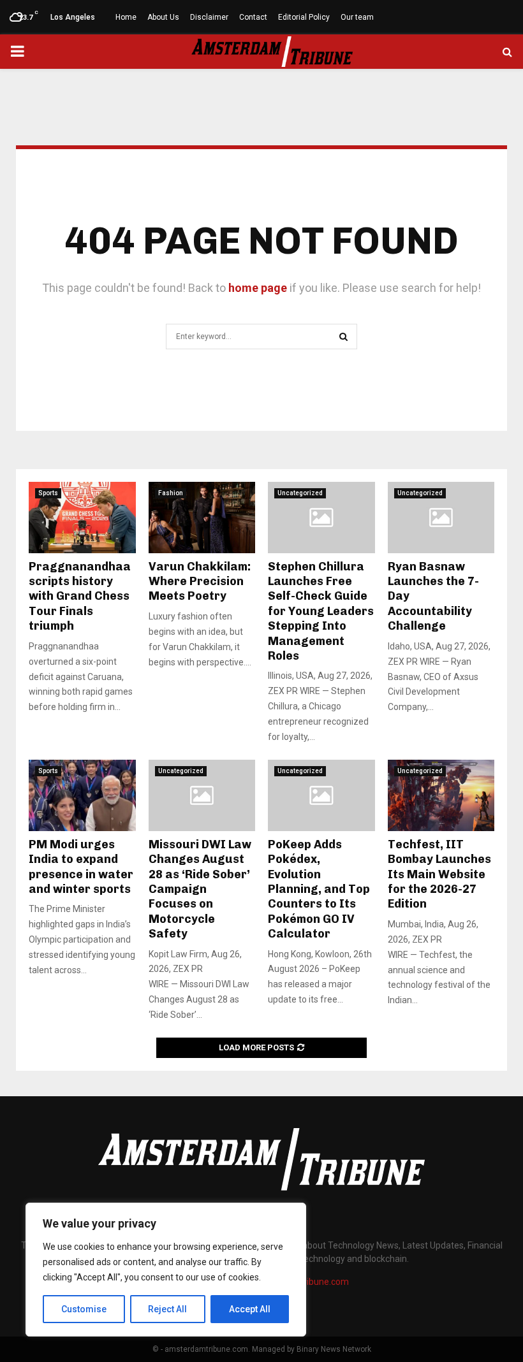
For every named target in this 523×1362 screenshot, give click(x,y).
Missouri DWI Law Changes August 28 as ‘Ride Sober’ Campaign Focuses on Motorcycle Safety (200, 889)
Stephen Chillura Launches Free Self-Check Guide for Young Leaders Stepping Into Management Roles (321, 611)
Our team (357, 17)
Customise (84, 1309)
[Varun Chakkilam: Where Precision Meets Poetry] (202, 517)
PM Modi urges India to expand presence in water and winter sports (81, 866)
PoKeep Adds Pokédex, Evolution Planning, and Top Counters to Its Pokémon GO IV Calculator (319, 889)
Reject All (167, 1309)
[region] (166, 1270)
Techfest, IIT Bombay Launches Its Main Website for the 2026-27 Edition (439, 874)
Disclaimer (209, 17)
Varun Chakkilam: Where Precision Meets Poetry (200, 582)
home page (257, 287)
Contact (253, 17)
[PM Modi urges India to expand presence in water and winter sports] (82, 795)
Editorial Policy (304, 17)
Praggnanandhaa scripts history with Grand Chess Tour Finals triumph (80, 597)
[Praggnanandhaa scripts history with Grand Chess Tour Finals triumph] (82, 517)
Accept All (249, 1309)
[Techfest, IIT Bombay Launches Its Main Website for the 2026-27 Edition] (441, 795)
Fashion (170, 492)
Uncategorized (300, 492)
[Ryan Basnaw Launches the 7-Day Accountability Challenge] (441, 517)
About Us (163, 17)
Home (125, 17)
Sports (48, 492)
